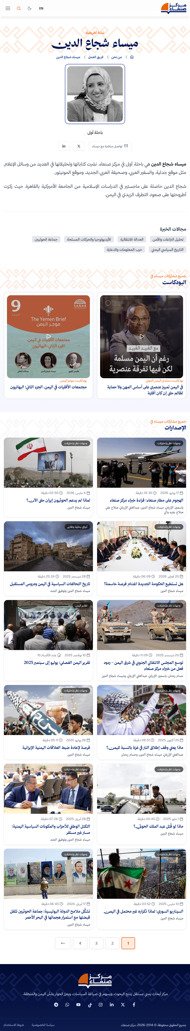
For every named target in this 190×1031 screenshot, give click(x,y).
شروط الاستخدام (14, 1025)
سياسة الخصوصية (43, 1025)
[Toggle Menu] (8, 8)
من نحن (116, 57)
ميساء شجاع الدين (68, 57)
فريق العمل (95, 57)
